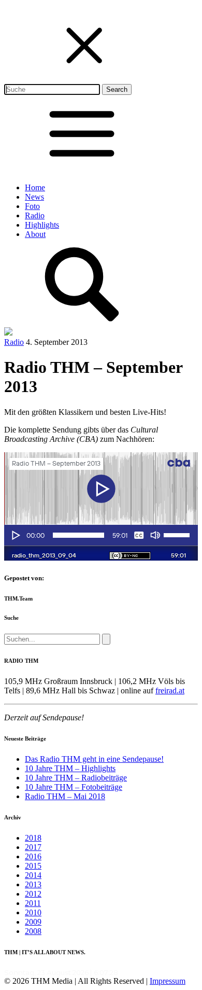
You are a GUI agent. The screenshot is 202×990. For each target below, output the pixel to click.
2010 (33, 912)
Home (35, 187)
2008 (33, 931)
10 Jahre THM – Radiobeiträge (76, 777)
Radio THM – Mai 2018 (65, 796)
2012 (33, 893)
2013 (33, 884)
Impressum (167, 981)
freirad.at (169, 690)
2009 (33, 921)
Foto (32, 206)
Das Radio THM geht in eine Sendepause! (94, 759)
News (34, 196)
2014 (33, 875)
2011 (33, 903)
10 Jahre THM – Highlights (70, 768)
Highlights (42, 224)
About (35, 234)
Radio (35, 215)
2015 (33, 865)
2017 (33, 847)
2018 (33, 837)
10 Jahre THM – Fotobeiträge (73, 787)
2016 (33, 856)
